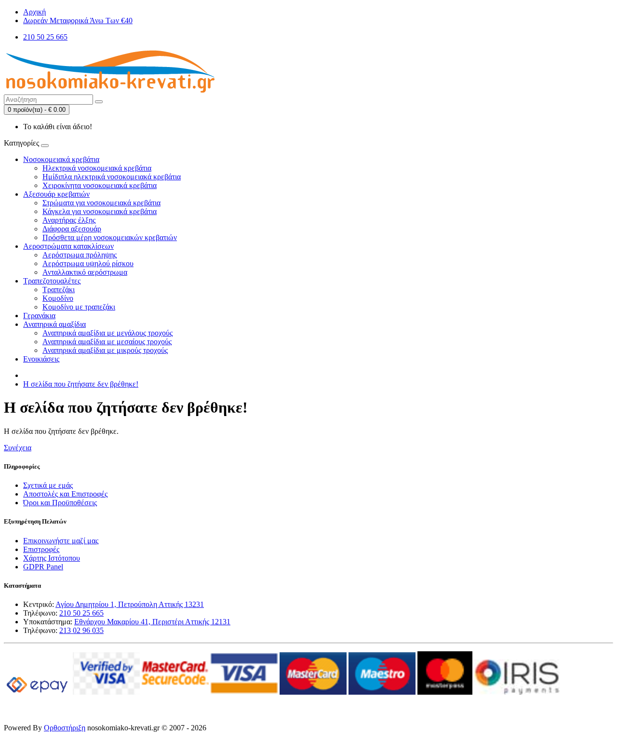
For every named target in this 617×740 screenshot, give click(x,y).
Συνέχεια (17, 448)
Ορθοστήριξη (64, 728)
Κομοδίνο (57, 298)
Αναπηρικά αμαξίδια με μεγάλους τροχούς (107, 333)
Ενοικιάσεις (41, 359)
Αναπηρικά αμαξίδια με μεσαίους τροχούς (107, 341)
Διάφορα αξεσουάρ (71, 229)
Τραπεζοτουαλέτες (51, 281)
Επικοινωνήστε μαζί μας (60, 541)
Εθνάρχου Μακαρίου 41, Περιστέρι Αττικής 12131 (152, 622)
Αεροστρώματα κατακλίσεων (68, 246)
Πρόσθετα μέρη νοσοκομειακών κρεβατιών (109, 237)
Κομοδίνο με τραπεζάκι (78, 307)
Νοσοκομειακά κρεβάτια (61, 159)
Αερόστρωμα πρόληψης (79, 255)
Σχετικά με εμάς (48, 485)
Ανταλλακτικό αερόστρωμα (84, 272)
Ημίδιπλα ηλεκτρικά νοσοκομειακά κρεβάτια (111, 177)
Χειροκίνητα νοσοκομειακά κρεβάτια (99, 185)
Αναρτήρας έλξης (68, 220)
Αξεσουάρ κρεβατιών (56, 194)
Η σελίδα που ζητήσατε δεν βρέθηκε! (80, 384)
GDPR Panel (43, 567)
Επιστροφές (41, 549)
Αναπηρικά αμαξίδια (54, 324)
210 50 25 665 (81, 613)
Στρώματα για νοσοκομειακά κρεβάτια (101, 203)
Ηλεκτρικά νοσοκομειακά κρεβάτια (96, 168)
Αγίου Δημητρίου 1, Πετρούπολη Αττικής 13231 (129, 604)
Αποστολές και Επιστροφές (65, 494)
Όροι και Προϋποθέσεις (60, 502)
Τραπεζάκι (58, 289)
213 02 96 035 (81, 630)
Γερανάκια (39, 315)
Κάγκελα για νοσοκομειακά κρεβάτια (99, 211)
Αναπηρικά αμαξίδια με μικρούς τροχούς (105, 350)
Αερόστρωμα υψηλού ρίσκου (88, 263)
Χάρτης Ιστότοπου (51, 558)
